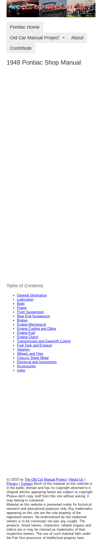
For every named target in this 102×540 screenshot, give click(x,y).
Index (21, 370)
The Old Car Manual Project (46, 479)
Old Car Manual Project (37, 37)
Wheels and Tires (30, 354)
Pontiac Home (24, 27)
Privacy (12, 484)
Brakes (22, 320)
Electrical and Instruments (37, 362)
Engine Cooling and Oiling (36, 329)
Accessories (26, 366)
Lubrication (25, 299)
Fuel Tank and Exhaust (34, 345)
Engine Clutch (27, 337)
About (77, 37)
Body (21, 304)
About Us (76, 479)
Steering (23, 349)
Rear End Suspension (33, 316)
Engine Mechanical (31, 324)
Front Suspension (30, 312)
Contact (27, 484)
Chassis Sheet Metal (33, 358)
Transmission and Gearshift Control (44, 341)
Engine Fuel (26, 333)
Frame (22, 308)
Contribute (21, 48)
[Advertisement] (51, 130)
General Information (32, 295)
